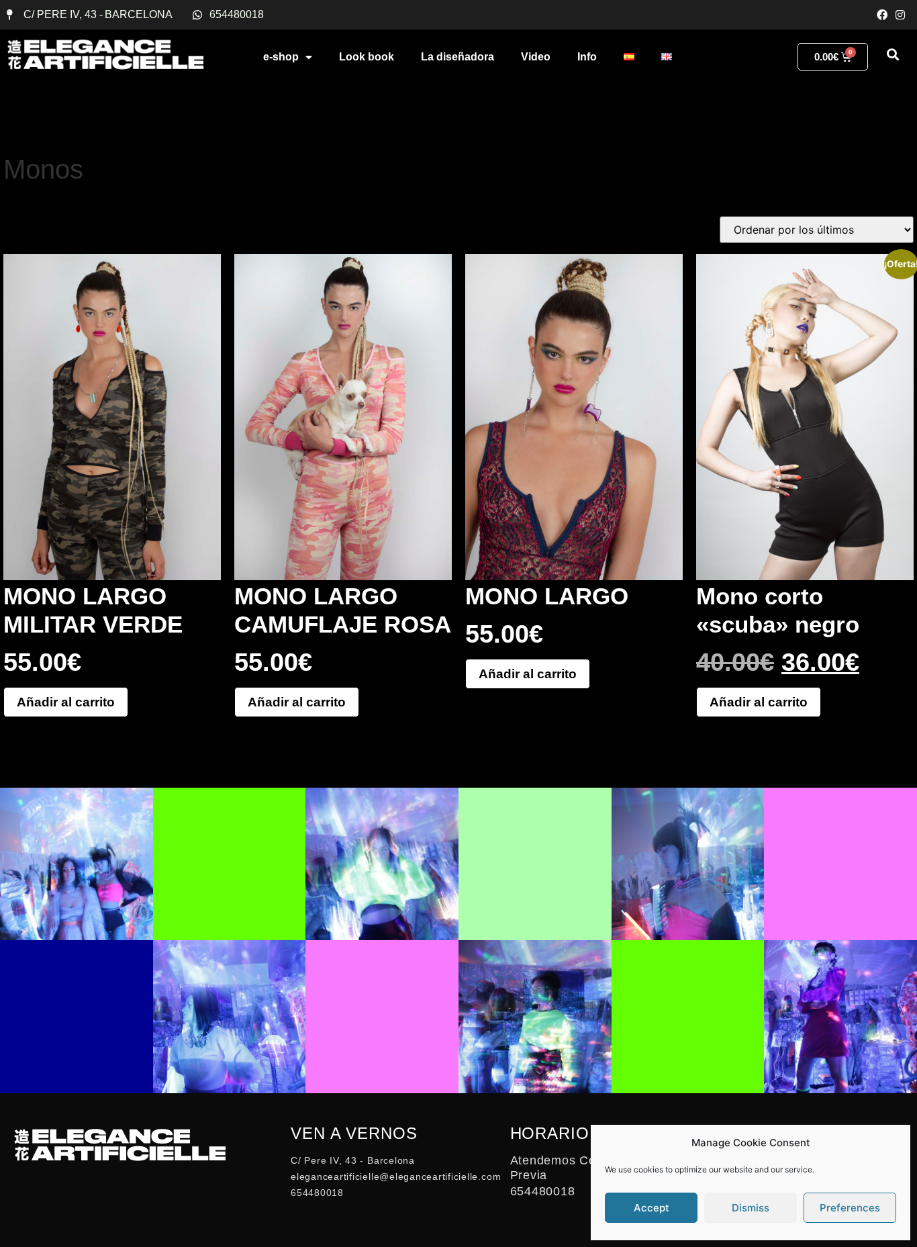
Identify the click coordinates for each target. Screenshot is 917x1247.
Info (587, 56)
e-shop (281, 56)
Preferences (850, 1207)
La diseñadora (457, 56)
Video (535, 56)
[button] (892, 54)
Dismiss (750, 1207)
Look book (366, 56)
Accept (651, 1207)
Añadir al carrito (66, 702)
